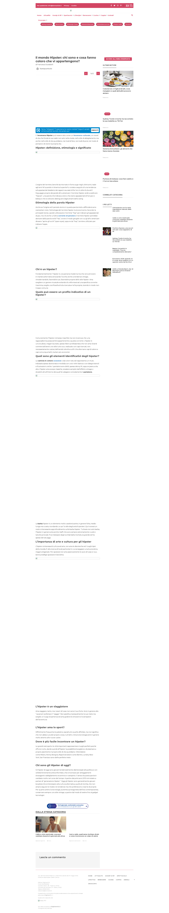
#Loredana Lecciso (103, 24)
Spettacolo (68, 15)
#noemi (128, 24)
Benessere (87, 15)
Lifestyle (77, 15)
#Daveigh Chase (72, 24)
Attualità (47, 15)
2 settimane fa (77, 840)
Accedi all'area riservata (118, 59)
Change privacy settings (45, 908)
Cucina (95, 15)
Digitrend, (38, 840)
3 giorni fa (42, 840)
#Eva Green (59, 24)
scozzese (57, 361)
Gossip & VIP (57, 15)
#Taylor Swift (118, 24)
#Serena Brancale (87, 24)
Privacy (66, 5)
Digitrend (47, 895)
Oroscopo (42, 20)
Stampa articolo (46, 69)
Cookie (73, 5)
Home (39, 15)
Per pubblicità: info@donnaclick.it (49, 5)
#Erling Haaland (47, 24)
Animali (111, 15)
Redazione (105, 97)
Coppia (103, 15)
